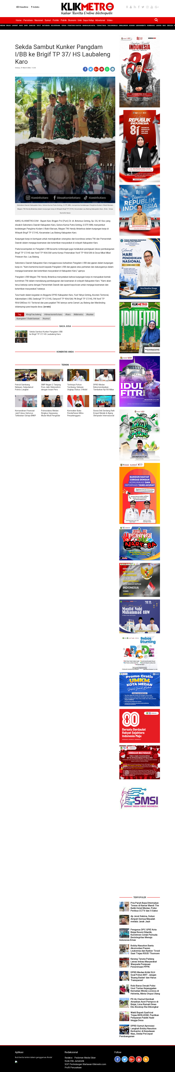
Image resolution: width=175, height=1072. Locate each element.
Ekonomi (72, 20)
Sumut (48, 20)
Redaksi (68, 1057)
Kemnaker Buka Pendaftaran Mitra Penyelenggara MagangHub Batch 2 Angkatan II (76, 415)
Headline (23, 7)
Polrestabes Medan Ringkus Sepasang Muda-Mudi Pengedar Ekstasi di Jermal (50, 414)
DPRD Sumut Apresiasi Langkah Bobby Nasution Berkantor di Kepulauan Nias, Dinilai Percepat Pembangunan (137, 1031)
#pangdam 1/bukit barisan (28, 318)
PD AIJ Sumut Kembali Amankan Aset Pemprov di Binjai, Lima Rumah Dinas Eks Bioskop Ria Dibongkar (145, 1003)
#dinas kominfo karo (53, 314)
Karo (21, 25)
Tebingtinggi (101, 25)
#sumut (46, 318)
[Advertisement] (139, 854)
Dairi (26, 25)
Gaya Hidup (88, 20)
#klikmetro (78, 314)
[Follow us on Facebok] (117, 1059)
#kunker (90, 314)
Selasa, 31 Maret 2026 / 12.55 (25, 68)
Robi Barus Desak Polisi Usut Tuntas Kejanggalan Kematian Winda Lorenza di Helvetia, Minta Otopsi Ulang (145, 989)
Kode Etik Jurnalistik (74, 1061)
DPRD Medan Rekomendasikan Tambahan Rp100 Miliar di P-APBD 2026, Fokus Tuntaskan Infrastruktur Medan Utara (103, 390)
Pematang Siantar (74, 25)
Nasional (38, 20)
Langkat (15, 25)
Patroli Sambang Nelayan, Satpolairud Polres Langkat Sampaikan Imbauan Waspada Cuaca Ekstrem (24, 390)
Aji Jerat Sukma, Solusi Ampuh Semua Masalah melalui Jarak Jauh (143, 919)
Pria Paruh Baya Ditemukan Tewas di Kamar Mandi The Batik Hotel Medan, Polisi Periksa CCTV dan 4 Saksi (145, 906)
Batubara (46, 25)
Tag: (19, 314)
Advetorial (100, 20)
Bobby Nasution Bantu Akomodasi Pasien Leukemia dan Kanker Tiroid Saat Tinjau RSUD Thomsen (145, 949)
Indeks (35, 7)
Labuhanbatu (141, 25)
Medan (2, 25)
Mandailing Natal (88, 25)
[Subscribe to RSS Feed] (146, 1059)
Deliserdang (55, 25)
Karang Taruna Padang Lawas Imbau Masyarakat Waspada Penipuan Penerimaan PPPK (144, 962)
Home (18, 20)
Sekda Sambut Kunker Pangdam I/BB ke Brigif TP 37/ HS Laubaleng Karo (45, 332)
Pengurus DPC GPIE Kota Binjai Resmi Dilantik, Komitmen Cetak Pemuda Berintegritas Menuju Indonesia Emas (138, 934)
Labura (158, 25)
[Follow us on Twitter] (125, 1059)
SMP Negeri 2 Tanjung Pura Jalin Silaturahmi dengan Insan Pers (51, 387)
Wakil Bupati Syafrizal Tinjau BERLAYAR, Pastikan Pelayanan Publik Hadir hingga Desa (145, 1016)
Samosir (32, 25)
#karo (68, 314)
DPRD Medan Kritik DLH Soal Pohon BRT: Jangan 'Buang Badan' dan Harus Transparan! (143, 976)
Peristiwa (28, 20)
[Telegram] (112, 69)
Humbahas (151, 25)
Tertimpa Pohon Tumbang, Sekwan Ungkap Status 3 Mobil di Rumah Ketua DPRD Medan (77, 389)
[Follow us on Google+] (132, 1059)
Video (110, 20)
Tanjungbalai (112, 25)
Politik (56, 20)
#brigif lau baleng (33, 314)
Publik (64, 20)
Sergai (63, 25)
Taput (39, 25)
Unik (80, 20)
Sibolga (170, 25)
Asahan (132, 25)
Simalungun (123, 25)
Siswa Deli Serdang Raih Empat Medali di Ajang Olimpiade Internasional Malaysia (104, 414)
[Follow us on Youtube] (139, 1059)
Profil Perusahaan (73, 1067)
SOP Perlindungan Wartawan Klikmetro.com (85, 1064)
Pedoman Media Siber (85, 1057)
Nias (164, 25)
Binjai (8, 25)
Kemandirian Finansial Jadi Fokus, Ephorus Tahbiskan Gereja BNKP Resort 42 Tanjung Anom (25, 415)
